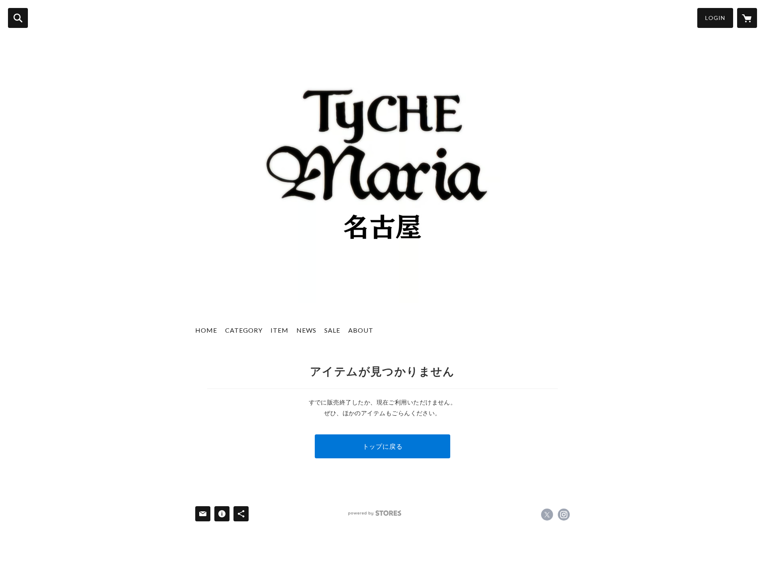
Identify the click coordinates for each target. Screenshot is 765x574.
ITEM (279, 330)
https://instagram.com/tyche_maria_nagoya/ (564, 515)
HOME (206, 330)
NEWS (306, 330)
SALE (332, 330)
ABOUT (360, 330)
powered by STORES (374, 513)
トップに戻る (383, 446)
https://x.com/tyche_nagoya (547, 515)
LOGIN (715, 17)
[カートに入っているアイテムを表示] (747, 18)
